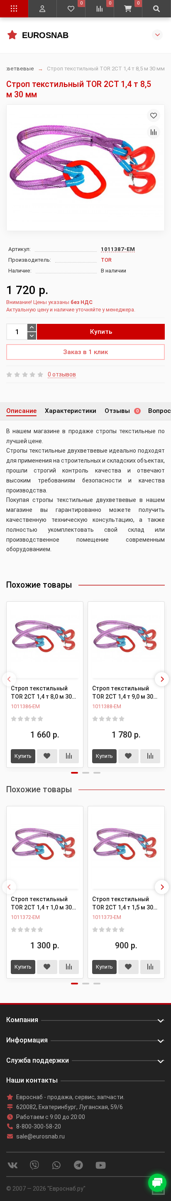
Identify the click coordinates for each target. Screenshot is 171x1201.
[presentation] (9, 679)
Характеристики (70, 411)
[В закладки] (153, 115)
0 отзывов (62, 374)
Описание (21, 411)
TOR (106, 260)
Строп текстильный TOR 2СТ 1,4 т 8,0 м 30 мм (41, 693)
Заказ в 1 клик (85, 352)
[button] (74, 773)
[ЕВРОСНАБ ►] (11, 34)
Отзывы (122, 411)
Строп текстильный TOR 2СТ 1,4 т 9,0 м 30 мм (122, 693)
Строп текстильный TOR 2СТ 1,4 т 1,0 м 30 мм (41, 904)
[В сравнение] (153, 132)
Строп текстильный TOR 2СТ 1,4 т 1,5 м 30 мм (122, 904)
